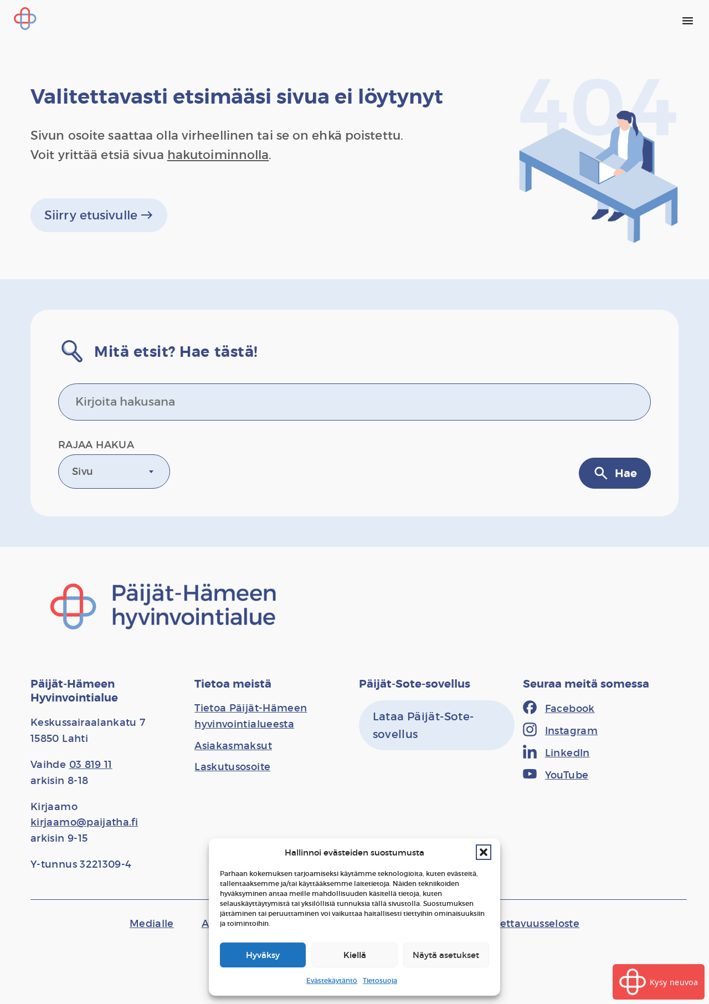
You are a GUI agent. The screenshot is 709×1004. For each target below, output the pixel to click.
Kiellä (354, 955)
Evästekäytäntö (331, 980)
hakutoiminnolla (218, 154)
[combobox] (114, 471)
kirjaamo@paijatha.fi (84, 822)
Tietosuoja (380, 980)
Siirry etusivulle (98, 215)
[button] (483, 852)
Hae (615, 473)
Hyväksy (263, 955)
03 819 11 (90, 765)
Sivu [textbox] (82, 471)
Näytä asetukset (446, 955)
